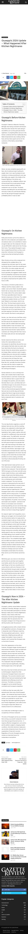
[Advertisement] (14, 19)
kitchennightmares (16, 742)
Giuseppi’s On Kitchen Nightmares (13, 108)
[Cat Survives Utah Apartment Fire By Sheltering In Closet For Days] (5, 834)
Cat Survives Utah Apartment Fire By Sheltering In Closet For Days (18, 833)
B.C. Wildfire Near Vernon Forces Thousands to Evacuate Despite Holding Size (18, 857)
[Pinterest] (15, 77)
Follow (23, 893)
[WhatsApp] (18, 77)
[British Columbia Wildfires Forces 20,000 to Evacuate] (5, 826)
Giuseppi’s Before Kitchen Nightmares (13, 106)
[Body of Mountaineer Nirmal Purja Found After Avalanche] (5, 849)
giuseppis (8, 742)
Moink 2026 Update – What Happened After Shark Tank (7, 760)
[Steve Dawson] (14, 774)
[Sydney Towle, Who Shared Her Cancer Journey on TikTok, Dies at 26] (5, 841)
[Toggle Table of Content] (23, 104)
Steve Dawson (6, 73)
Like (24, 889)
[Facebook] (8, 77)
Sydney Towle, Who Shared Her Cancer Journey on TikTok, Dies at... (18, 841)
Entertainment (4, 37)
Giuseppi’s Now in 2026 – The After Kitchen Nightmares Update (13, 111)
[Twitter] (11, 77)
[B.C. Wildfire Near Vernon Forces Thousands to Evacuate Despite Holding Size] (5, 857)
